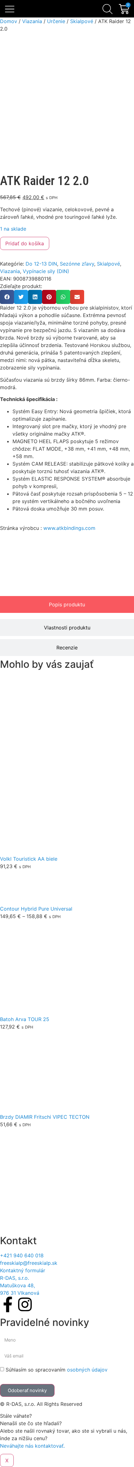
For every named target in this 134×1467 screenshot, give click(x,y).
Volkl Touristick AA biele (28, 859)
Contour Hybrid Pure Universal (36, 909)
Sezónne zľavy (77, 264)
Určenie (56, 21)
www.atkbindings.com (69, 528)
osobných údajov (87, 1370)
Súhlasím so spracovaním (57, 1369)
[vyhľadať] (107, 9)
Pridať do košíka (24, 243)
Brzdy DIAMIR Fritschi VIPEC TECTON (44, 1117)
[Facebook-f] (8, 1304)
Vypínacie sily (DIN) (46, 271)
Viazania (32, 21)
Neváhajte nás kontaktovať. (32, 1446)
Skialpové (81, 21)
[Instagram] (25, 1304)
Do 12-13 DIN (41, 264)
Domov (8, 21)
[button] (10, 9)
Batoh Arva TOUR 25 (24, 1019)
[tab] (67, 604)
